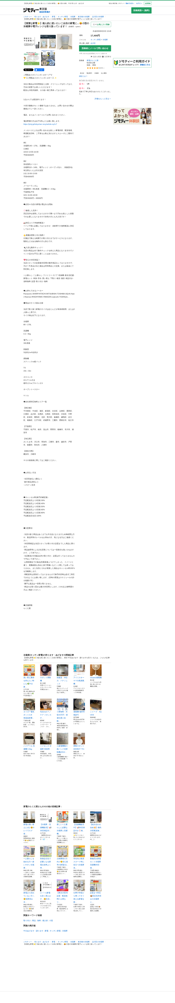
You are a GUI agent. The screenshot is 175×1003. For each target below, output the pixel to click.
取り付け (27, 920)
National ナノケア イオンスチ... (45, 715)
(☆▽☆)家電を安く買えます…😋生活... (45, 896)
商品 (34, 920)
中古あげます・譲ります (33, 931)
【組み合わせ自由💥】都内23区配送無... (95, 827)
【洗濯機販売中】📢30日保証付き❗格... (79, 827)
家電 (53, 17)
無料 (39, 920)
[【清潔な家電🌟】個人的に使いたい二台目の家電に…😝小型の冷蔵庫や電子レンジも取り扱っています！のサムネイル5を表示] (48, 58)
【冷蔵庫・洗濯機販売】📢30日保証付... (45, 827)
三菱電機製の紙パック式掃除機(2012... (62, 749)
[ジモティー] (31, 10)
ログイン (139, 3)
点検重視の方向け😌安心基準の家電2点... (62, 862)
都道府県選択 (44, 12)
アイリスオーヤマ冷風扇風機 (78, 681)
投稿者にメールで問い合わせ (95, 48)
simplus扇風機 (96, 678)
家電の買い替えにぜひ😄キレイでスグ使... (29, 829)
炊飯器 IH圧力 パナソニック (62, 681)
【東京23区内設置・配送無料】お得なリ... (62, 897)
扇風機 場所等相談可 (79, 713)
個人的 (45, 920)
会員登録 (148, 3)
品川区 (93, 43)
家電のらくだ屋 (92, 60)
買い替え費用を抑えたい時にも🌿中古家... (28, 682)
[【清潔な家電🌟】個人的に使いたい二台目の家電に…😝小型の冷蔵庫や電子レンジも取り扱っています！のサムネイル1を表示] (31, 41)
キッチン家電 (63, 17)
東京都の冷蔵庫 (84, 17)
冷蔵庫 (72, 17)
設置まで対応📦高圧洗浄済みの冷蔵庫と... (95, 897)
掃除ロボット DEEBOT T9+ (79, 747)
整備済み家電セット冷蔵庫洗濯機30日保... (95, 863)
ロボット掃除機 (45, 679)
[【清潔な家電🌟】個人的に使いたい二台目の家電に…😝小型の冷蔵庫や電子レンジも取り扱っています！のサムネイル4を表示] (31, 58)
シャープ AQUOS (96, 713)
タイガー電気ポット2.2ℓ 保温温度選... (28, 715)
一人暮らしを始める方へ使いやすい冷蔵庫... (28, 863)
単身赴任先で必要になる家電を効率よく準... (45, 863)
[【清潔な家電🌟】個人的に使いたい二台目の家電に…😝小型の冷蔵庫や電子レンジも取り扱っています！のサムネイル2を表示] (48, 41)
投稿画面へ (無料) (141, 10)
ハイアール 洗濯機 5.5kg (29, 747)
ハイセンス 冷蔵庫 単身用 (45, 747)
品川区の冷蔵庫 (98, 17)
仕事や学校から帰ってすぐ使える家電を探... (78, 897)
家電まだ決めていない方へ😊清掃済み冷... (28, 897)
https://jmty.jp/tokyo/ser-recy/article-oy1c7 (40, 124)
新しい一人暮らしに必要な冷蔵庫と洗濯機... (62, 829)
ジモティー (27, 17)
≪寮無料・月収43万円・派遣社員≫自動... (62, 716)
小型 (51, 920)
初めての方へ (130, 3)
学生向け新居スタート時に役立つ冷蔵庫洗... (78, 863)
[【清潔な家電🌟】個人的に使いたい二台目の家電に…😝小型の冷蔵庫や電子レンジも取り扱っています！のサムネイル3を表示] (64, 41)
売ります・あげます (41, 17)
